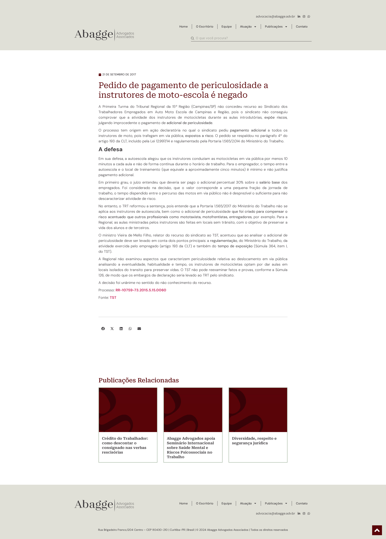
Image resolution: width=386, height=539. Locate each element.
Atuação (246, 27)
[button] (103, 328)
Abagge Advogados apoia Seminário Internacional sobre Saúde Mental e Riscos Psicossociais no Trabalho (191, 447)
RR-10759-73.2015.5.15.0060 (141, 290)
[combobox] (251, 38)
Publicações (274, 27)
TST (113, 297)
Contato (302, 27)
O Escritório (204, 27)
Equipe (227, 27)
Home (183, 27)
